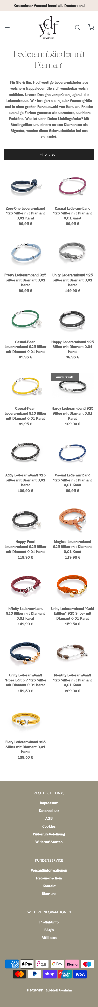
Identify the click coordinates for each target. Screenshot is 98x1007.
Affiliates (49, 938)
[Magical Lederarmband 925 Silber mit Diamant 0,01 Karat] (72, 519)
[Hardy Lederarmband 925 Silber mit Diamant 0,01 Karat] (72, 386)
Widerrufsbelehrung (49, 834)
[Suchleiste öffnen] (77, 27)
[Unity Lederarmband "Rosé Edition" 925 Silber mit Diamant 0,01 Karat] (25, 653)
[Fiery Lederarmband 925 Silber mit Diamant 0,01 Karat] (25, 719)
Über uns (49, 894)
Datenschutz (49, 811)
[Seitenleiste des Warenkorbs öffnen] (91, 27)
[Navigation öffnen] (7, 27)
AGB (49, 818)
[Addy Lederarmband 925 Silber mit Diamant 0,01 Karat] (25, 453)
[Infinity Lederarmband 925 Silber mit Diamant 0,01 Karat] (25, 586)
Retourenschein (49, 878)
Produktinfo (49, 922)
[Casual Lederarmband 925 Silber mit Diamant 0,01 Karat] (72, 186)
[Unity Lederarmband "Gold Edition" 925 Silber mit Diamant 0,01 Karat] (72, 586)
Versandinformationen (49, 870)
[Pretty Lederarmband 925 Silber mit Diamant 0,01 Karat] (25, 253)
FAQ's (49, 930)
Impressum (49, 803)
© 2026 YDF (35, 990)
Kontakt (49, 886)
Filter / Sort (49, 154)
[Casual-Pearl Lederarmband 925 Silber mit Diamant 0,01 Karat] (25, 319)
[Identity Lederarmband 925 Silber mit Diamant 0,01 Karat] (72, 653)
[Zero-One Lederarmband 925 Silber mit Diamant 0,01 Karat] (25, 186)
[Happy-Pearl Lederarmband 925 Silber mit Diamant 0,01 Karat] (25, 519)
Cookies (49, 826)
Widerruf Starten (49, 842)
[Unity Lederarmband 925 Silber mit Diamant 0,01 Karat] (72, 253)
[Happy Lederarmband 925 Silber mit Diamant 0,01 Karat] (72, 319)
